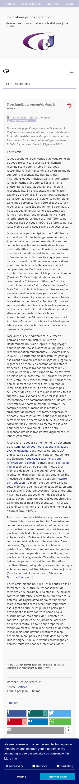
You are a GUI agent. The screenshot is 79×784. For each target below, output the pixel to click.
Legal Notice (53, 3)
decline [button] (21, 776)
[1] (52, 380)
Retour (13, 703)
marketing (66, 766)
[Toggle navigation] (71, 71)
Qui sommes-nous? (31, 3)
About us (10, 3)
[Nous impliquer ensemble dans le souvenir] (68, 105)
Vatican (22, 687)
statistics (41, 766)
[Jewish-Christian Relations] (40, 41)
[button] (16, 713)
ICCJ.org (69, 3)
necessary (15, 766)
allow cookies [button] (58, 776)
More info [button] (10, 758)
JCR (7, 83)
